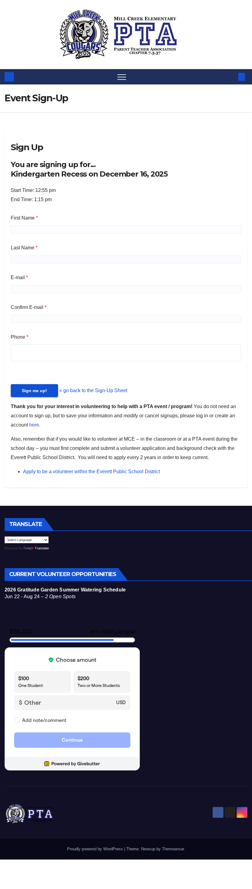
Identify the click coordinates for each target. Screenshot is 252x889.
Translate (42, 548)
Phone (18, 337)
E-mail (18, 277)
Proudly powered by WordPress (95, 849)
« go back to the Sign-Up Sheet (93, 390)
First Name (23, 217)
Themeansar (173, 849)
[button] (231, 76)
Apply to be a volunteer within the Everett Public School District (91, 471)
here (34, 424)
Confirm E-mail (27, 307)
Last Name (22, 247)
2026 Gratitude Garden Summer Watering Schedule (65, 589)
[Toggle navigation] (121, 77)
